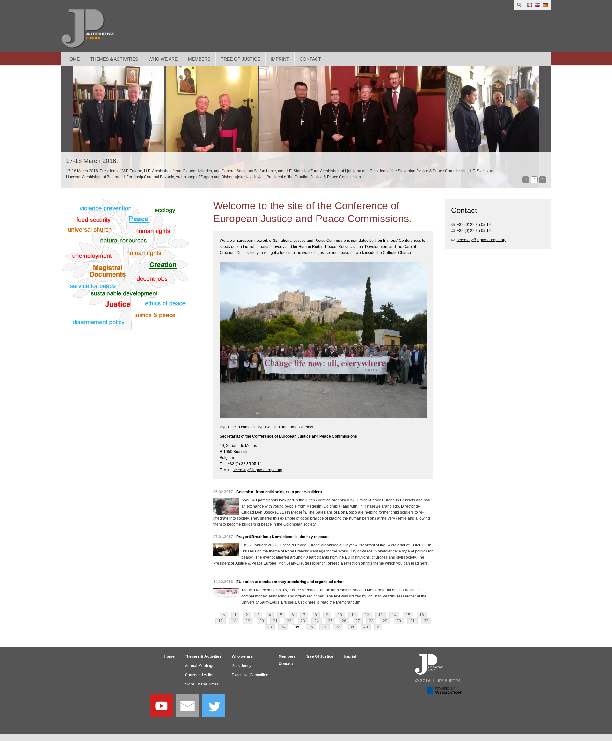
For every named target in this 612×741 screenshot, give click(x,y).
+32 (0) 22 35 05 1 (473, 224)
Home (73, 59)
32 (426, 621)
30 (399, 621)
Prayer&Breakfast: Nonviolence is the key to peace (283, 537)
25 (330, 621)
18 (234, 621)
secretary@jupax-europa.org (257, 470)
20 (261, 621)
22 (289, 621)
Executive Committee (250, 675)
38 (338, 627)
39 (352, 627)
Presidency (241, 665)
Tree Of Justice (240, 59)
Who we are (163, 59)
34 (283, 627)
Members (199, 59)
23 (303, 621)
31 (412, 621)
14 (394, 615)
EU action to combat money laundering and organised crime (290, 582)
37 (324, 627)
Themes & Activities (114, 59)
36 (311, 627)
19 (248, 621)
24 (316, 621)
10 (340, 615)
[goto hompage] (87, 28)
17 (220, 621)
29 (385, 621)
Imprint (280, 59)
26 (344, 621)
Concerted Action (200, 675)
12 (367, 615)
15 (408, 615)
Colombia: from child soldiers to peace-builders (279, 492)
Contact (310, 59)
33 (269, 627)
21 (275, 621)
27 (357, 621)
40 (365, 627)
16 (421, 615)
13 (380, 615)
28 (371, 621)
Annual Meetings (199, 665)
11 (353, 615)
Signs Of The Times (202, 684)
